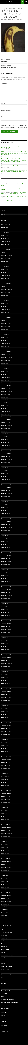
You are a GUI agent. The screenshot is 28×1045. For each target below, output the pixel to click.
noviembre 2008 (5, 827)
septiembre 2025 (5, 255)
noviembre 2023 (5, 317)
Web (2, 116)
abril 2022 (3, 371)
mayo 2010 (3, 776)
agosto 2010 (4, 768)
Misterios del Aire (5, 969)
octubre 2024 (4, 286)
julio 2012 (3, 703)
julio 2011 (3, 737)
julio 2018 (3, 499)
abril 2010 (3, 779)
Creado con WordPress (6, 1043)
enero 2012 (3, 720)
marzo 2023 (3, 340)
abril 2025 (3, 269)
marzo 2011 (3, 748)
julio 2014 (3, 635)
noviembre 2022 (5, 351)
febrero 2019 (4, 479)
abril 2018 (3, 507)
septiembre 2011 (5, 731)
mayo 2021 (3, 402)
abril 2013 (3, 677)
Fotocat (3, 996)
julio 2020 (3, 431)
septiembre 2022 (5, 357)
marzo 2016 (3, 578)
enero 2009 (3, 822)
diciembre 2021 (4, 383)
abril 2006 (3, 915)
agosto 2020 (4, 428)
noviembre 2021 (5, 385)
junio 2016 (3, 569)
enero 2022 (3, 380)
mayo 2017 (3, 538)
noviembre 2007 (5, 861)
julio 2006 (3, 907)
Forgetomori (4, 946)
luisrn (9, 19)
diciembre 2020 (4, 417)
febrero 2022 (4, 377)
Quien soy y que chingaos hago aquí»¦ (10, 1002)
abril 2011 (3, 745)
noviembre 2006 (5, 895)
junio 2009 (3, 807)
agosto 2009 (4, 802)
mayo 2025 (3, 266)
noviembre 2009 (5, 793)
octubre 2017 (4, 524)
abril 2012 (3, 711)
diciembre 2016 (4, 552)
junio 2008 (3, 841)
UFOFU (2, 977)
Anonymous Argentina (6, 932)
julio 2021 (3, 397)
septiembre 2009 (5, 799)
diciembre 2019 (4, 451)
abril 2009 (3, 813)
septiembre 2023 (5, 323)
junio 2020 (3, 434)
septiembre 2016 (5, 561)
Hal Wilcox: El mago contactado (12, 200)
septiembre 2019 (5, 459)
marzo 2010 (3, 782)
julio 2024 (3, 295)
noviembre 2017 (5, 521)
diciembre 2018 (4, 485)
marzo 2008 (3, 850)
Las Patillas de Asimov (6, 958)
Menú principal (26, 2)
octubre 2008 (4, 830)
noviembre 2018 (5, 487)
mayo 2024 (3, 300)
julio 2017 (3, 533)
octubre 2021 (4, 388)
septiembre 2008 (5, 833)
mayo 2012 (3, 708)
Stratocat (3, 1015)
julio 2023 (3, 329)
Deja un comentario (17, 19)
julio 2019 (3, 465)
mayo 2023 (3, 334)
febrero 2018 (4, 513)
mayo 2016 (3, 572)
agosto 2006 (4, 904)
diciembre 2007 (4, 858)
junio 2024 (3, 298)
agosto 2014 (4, 632)
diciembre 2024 (4, 281)
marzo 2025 (3, 272)
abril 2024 (3, 303)
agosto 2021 (4, 394)
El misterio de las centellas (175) (9, 66)
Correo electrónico (6, 110)
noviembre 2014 (5, 623)
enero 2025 (3, 278)
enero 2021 (3, 414)
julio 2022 (3, 363)
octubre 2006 (4, 898)
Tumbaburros (4, 1025)
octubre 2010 (4, 762)
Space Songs (6, 60)
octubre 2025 (4, 252)
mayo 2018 (3, 504)
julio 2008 (3, 839)
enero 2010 (3, 788)
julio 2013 (3, 669)
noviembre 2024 (5, 283)
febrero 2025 (4, 275)
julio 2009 (3, 805)
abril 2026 (3, 235)
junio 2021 (3, 400)
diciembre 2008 (4, 824)
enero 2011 (3, 754)
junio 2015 (3, 603)
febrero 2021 (4, 411)
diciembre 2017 (4, 519)
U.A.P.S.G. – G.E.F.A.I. (6, 975)
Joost (2, 200)
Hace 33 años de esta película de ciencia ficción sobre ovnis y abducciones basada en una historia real (14, 170)
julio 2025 (3, 261)
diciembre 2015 (4, 586)
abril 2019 (3, 473)
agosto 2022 (4, 360)
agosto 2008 (4, 836)
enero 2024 (3, 312)
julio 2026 (3, 227)
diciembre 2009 (4, 790)
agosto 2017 (4, 530)
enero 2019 (3, 482)
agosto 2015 (4, 598)
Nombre (3, 103)
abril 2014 (3, 643)
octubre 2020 (4, 422)
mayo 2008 (3, 844)
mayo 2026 (3, 232)
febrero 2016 (4, 581)
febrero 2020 (4, 445)
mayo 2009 (3, 810)
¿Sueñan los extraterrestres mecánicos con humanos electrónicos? (13, 193)
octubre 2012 (4, 694)
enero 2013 (3, 686)
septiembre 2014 (5, 629)
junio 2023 (3, 332)
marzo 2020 (3, 442)
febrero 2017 (4, 547)
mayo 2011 (3, 742)
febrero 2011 (4, 751)
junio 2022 (3, 366)
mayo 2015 (3, 606)
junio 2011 (3, 739)
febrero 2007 (4, 887)
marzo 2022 (3, 374)
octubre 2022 (4, 354)
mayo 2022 (3, 368)
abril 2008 (3, 847)
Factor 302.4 (4, 993)
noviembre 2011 (5, 725)
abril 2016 (3, 575)
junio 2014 (3, 637)
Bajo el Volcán (4, 938)
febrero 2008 (4, 853)
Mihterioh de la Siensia (6, 966)
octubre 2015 (4, 592)
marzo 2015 (3, 612)
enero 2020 (3, 448)
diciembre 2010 (4, 756)
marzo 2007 (3, 884)
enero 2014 (3, 652)
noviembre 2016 (5, 555)
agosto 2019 (4, 462)
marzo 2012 (3, 714)
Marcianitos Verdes (7, 2)
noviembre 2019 (5, 453)
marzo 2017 (3, 544)
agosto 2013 (4, 666)
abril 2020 (3, 439)
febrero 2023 (4, 343)
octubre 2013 (4, 660)
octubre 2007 (4, 864)
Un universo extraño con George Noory (10, 165)
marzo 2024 (3, 306)
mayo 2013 (3, 674)
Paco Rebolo (4, 1012)
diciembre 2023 (4, 315)
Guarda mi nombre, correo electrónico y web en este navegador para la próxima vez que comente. (14, 126)
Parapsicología (17, 8)
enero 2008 (3, 856)
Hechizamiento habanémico (7, 999)
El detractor (4, 943)
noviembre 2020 (5, 419)
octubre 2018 (4, 490)
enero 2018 (3, 516)
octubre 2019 (4, 456)
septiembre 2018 (5, 493)
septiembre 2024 (5, 289)
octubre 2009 (4, 796)
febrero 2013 (4, 683)
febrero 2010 (4, 785)
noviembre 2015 (5, 589)
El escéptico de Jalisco (6, 990)
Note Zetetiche (4, 972)
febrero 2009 (4, 819)
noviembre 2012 (5, 691)
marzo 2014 (3, 646)
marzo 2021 (3, 408)
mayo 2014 (3, 640)
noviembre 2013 (5, 657)
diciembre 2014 (4, 620)
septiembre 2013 (5, 663)
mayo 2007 (3, 878)
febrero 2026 (4, 241)
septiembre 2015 (5, 595)
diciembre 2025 (4, 247)
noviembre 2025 (5, 249)
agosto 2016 (4, 564)
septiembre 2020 (5, 425)
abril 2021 (3, 405)
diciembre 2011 (4, 722)
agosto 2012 (4, 700)
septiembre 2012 (5, 697)
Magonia (3, 963)
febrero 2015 (4, 615)
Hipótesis (3, 952)
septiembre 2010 (5, 765)
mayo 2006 (3, 912)
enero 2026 (3, 244)
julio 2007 (3, 873)
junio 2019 (3, 468)
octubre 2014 (4, 626)
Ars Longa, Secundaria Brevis (8, 988)
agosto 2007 (4, 870)
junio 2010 (3, 773)
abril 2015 (3, 609)
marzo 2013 (3, 680)
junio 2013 (3, 671)
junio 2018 (3, 502)
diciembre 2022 (4, 349)
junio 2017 (3, 536)
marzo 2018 (3, 510)
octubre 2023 (4, 320)
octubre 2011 (4, 728)
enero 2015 (3, 618)
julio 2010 (3, 771)
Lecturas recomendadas (6, 960)
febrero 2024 (4, 309)
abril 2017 (3, 541)
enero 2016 (3, 584)
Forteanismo (4, 8)
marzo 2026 (3, 238)
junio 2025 (3, 264)
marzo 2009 (3, 816)
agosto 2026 (4, 224)
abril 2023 (3, 337)
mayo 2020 (3, 436)
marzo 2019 (3, 476)
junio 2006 (3, 909)
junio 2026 (3, 230)
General (11, 8)
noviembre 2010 (5, 759)
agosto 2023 (4, 326)
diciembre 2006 (4, 892)
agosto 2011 (4, 734)
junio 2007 (3, 875)
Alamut (2, 929)
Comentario (4, 83)
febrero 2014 (4, 649)
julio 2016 (3, 567)
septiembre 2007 (5, 867)
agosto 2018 (4, 496)
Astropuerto (4, 935)
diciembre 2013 (4, 654)
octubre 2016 (4, 558)
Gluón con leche (5, 949)
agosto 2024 (4, 292)
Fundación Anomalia (5, 1036)
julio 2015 (3, 601)
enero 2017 (3, 550)
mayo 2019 (3, 470)
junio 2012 (3, 705)
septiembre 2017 (5, 527)
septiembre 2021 (5, 391)
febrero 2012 (4, 717)
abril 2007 (3, 881)
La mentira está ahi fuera (7, 955)
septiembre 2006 (5, 901)
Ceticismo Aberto (5, 941)
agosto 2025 (4, 258)
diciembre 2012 (4, 688)
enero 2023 (3, 346)
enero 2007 (3, 890)
